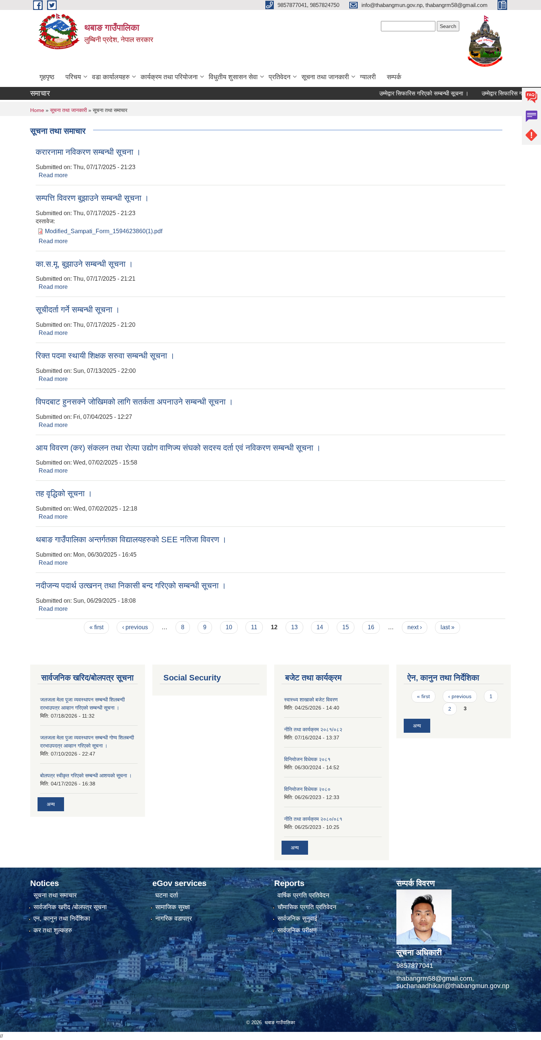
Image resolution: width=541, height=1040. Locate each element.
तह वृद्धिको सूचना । (64, 493)
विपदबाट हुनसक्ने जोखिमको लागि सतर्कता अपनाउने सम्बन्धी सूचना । (134, 401)
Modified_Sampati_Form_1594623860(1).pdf (103, 231)
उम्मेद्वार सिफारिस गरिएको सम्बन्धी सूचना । (407, 93)
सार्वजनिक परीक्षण (297, 930)
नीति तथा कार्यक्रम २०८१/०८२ (313, 729)
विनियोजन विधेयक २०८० (307, 789)
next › (414, 627)
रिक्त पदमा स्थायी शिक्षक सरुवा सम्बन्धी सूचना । (105, 355)
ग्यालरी (368, 77)
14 (320, 627)
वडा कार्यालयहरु (111, 77)
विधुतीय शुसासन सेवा (233, 77)
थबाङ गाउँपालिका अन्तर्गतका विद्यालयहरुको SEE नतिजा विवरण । (131, 539)
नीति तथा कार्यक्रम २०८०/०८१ (313, 819)
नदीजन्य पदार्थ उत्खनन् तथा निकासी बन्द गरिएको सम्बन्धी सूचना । (131, 585)
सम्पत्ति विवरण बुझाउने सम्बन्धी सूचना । (92, 198)
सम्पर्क (394, 77)
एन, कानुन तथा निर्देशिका (61, 918)
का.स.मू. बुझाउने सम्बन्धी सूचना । (84, 264)
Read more (53, 175)
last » (448, 627)
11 (254, 627)
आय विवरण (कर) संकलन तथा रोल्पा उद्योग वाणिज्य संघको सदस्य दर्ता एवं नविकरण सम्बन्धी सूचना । (178, 447)
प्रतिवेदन (279, 77)
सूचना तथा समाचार (55, 895)
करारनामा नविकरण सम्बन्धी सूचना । (88, 152)
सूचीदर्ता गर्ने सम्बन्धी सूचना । (78, 309)
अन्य (51, 804)
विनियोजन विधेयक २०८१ (307, 759)
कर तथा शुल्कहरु (52, 930)
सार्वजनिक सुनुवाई (297, 918)
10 (229, 627)
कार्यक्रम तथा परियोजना (169, 77)
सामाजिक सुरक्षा (172, 907)
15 (345, 627)
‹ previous (135, 627)
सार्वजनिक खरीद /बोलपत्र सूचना (70, 907)
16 (371, 627)
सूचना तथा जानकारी (325, 77)
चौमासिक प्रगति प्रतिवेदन (306, 907)
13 (294, 627)
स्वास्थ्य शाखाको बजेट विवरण (311, 700)
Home (37, 110)
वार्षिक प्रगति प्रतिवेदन (303, 895)
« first (96, 627)
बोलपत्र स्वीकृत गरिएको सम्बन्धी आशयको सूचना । (86, 775)
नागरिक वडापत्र (173, 918)
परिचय (73, 77)
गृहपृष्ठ (46, 77)
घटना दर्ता (166, 895)
